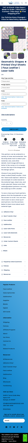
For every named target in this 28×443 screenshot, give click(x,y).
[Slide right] (26, 56)
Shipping (6, 322)
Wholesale (6, 382)
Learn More (12, 441)
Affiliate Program (9, 330)
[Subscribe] (23, 421)
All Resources (7, 359)
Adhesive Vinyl (8, 363)
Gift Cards (6, 312)
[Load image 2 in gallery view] (14, 56)
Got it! (25, 438)
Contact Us (7, 341)
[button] (2, 3)
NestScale (17, 150)
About (5, 333)
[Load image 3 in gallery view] (21, 56)
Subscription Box (9, 293)
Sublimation (7, 296)
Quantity (4, 120)
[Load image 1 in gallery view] (7, 56)
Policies (6, 326)
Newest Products (9, 348)
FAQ (4, 345)
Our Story (6, 337)
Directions (7, 409)
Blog (4, 378)
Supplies (6, 300)
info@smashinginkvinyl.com (13, 403)
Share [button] (5, 251)
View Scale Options (8, 115)
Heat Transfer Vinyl (10, 367)
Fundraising (7, 385)
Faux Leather (7, 289)
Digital (5, 308)
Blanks (5, 304)
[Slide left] (1, 56)
